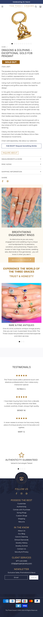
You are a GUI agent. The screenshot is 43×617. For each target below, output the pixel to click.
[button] (12, 43)
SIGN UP (33, 577)
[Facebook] (16, 493)
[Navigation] (2, 6)
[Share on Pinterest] (7, 181)
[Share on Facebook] (2, 181)
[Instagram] (21, 493)
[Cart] (40, 6)
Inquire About (10, 153)
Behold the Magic (20, 260)
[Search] (36, 6)
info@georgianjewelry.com (21, 563)
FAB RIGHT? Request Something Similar (21, 146)
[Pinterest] (26, 493)
